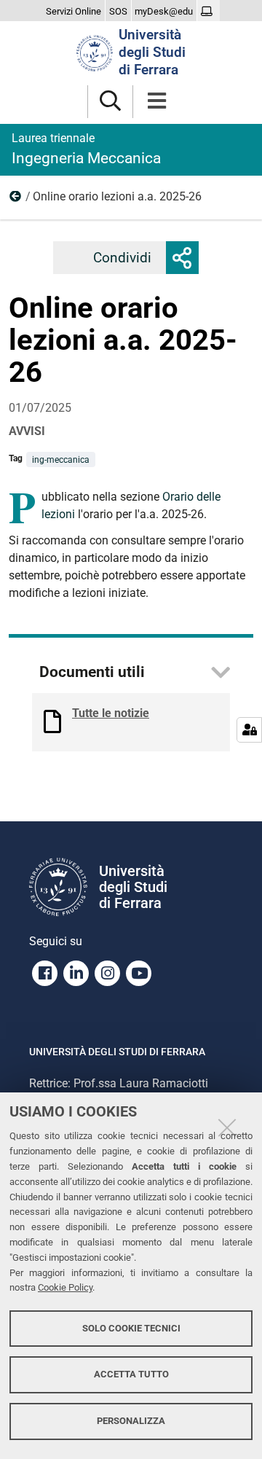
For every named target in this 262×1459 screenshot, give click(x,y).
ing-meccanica (61, 460)
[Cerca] (110, 101)
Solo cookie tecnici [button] (131, 1328)
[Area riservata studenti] (208, 11)
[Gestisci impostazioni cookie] (249, 730)
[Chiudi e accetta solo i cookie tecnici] (227, 1127)
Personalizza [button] (131, 1420)
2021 (16, 199)
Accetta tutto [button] (131, 1374)
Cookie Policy (65, 1287)
